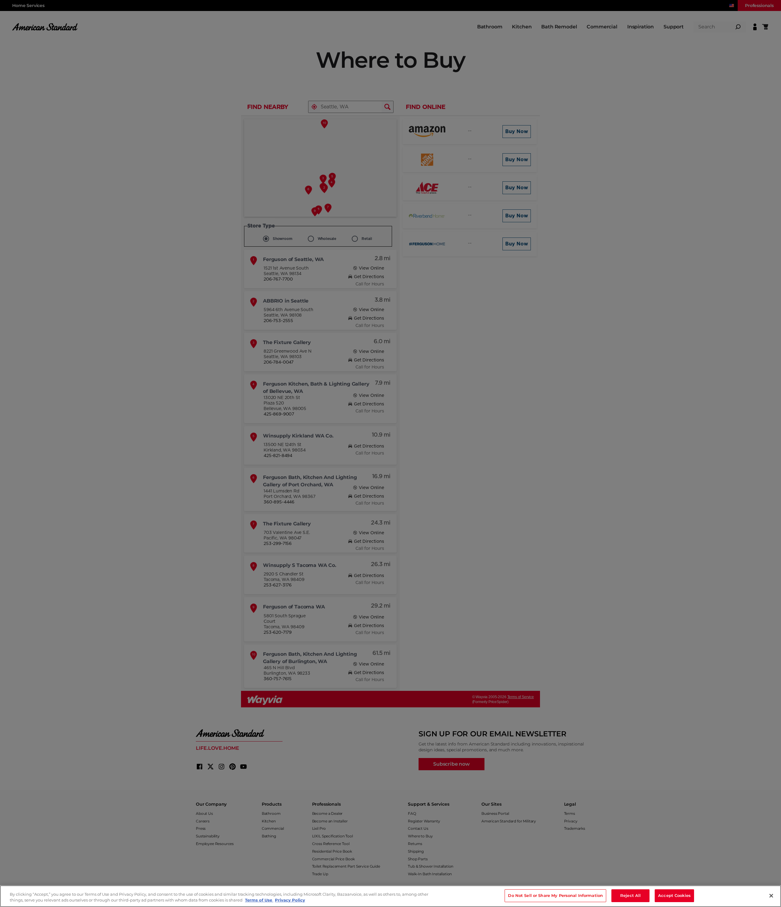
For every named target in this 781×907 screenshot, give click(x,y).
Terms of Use (259, 900)
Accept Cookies (674, 895)
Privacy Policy (290, 900)
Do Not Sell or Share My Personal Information (555, 895)
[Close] (771, 895)
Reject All (630, 895)
